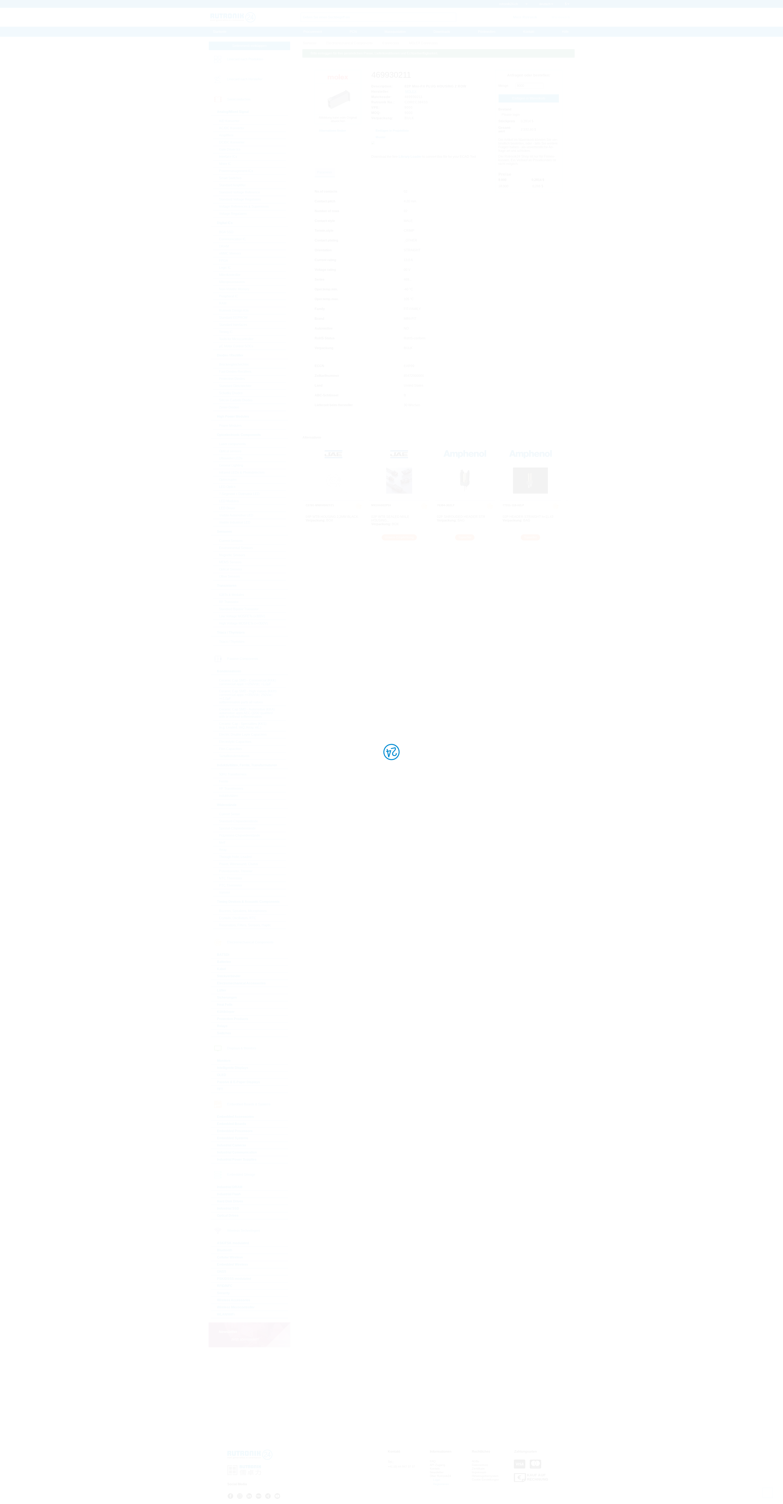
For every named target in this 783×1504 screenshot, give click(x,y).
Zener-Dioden (229, 407)
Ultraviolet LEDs (231, 458)
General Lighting (231, 465)
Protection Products (232, 1019)
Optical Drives (228, 1215)
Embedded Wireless (232, 1264)
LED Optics (227, 486)
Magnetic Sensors (232, 555)
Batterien (224, 962)
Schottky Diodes (231, 393)
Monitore (224, 1060)
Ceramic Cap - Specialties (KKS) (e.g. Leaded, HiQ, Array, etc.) (243, 725)
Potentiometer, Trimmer (235, 871)
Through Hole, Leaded (235, 857)
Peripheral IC (228, 296)
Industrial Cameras (231, 1145)
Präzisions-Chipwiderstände (239, 835)
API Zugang (437, 1465)
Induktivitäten (228, 795)
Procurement (312, 31)
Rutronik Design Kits (234, 310)
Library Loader (410, 156)
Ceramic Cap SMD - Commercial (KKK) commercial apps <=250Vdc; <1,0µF (247, 682)
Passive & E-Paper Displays (238, 1082)
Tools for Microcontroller (236, 339)
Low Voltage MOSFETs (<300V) (242, 616)
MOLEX (411, 91)
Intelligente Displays (232, 1068)
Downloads (442, 31)
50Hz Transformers (233, 774)
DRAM (224, 246)
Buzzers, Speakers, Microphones (243, 911)
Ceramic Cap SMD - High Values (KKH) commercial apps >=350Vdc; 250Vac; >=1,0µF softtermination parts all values (247, 696)
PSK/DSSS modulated (234, 1278)
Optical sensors (230, 451)
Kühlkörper (225, 1011)
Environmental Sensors (236, 548)
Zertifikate (478, 1468)
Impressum (479, 1472)
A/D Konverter (229, 121)
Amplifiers (226, 135)
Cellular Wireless (230, 1257)
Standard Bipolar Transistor (239, 609)
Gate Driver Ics (229, 149)
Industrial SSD (228, 1208)
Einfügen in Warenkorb (528, 98)
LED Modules (229, 501)
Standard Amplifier (232, 185)
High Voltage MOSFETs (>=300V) (243, 623)
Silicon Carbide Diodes (236, 400)
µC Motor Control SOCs (236, 346)
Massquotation (395, 31)
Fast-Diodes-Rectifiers (235, 371)
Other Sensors (229, 576)
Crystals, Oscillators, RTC (237, 918)
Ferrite (223, 781)
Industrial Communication (237, 1152)
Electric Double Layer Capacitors (243, 734)
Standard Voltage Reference (239, 192)
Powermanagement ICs (236, 171)
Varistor (224, 892)
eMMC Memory (230, 253)
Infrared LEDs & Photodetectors (242, 472)
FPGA (223, 260)
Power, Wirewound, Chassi (238, 864)
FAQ (433, 1461)
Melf (222, 842)
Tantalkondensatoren (234, 756)
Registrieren (440, 1484)
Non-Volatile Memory (234, 289)
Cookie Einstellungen (485, 1479)
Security (223, 1293)
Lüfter (221, 990)
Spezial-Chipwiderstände (237, 828)
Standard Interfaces (233, 324)
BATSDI (223, 954)
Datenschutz (480, 1465)
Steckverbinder (229, 976)
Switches (224, 1033)
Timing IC (226, 332)
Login (436, 1479)
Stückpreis (506, 121)
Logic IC (225, 267)
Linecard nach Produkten (245, 59)
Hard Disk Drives (230, 1201)
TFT (220, 1089)
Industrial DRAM (229, 1187)
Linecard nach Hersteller (244, 79)
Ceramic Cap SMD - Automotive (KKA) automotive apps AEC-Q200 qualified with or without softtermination (247, 713)
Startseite (220, 31)
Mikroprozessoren (232, 282)
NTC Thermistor (230, 878)
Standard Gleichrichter (235, 386)
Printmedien (486, 31)
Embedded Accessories (235, 1116)
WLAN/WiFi (225, 1314)
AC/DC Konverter (231, 128)
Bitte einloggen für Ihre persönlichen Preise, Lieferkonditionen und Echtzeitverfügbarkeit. (374, 53)
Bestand (504, 109)
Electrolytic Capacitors (235, 741)
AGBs (475, 1461)
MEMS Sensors (230, 562)
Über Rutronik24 (440, 1476)
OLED (221, 1075)
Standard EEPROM (233, 317)
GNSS (221, 1271)
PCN (353, 31)
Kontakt (528, 31)
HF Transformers (231, 788)
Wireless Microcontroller (235, 1307)
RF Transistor (229, 602)
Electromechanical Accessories (241, 983)
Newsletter (436, 1472)
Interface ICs (228, 156)
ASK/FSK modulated (233, 1243)
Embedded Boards (231, 1124)
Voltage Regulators (233, 213)
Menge (503, 85)
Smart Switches (230, 178)
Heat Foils (224, 1004)
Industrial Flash (229, 1194)
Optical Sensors (230, 569)
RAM (222, 303)
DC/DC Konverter (231, 142)
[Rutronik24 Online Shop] (232, 17)
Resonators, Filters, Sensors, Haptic (245, 925)
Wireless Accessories (233, 1300)
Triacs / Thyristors (231, 641)
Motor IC (225, 163)
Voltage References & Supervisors (244, 206)
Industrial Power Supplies (237, 1159)
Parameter (324, 172)
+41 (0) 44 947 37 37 (401, 1466)
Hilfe (565, 31)
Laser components (232, 444)
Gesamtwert (504, 129)
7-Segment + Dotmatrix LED (239, 494)
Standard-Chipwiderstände (238, 821)
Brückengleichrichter (234, 364)
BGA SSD (226, 232)
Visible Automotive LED (236, 515)
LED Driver (227, 508)
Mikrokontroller (229, 275)
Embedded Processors (235, 1131)
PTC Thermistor (230, 885)
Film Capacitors (230, 749)
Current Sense (229, 814)
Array (223, 849)
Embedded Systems (232, 1138)
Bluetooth (224, 1250)
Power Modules (230, 425)
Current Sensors (231, 540)
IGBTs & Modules (231, 595)
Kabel (221, 969)
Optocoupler (228, 479)
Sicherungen (227, 997)
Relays (222, 1026)
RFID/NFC (224, 1286)
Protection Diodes (232, 378)
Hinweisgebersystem (485, 1476)
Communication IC (232, 239)
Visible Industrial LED (234, 522)
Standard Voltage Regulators (240, 199)
